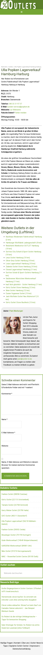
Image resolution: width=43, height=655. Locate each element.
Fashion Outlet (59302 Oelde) (13, 537)
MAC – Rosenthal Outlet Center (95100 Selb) (19, 564)
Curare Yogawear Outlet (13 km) (18, 301)
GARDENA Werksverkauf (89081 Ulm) (16, 554)
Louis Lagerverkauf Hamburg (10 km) (20, 272)
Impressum (34, 654)
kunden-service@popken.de (18, 115)
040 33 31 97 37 (15, 112)
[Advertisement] (21, 45)
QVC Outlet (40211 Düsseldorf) (14, 524)
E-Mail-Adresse (8, 441)
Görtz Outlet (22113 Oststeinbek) (15, 508)
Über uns (25, 651)
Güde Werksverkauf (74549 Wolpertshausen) (19, 548)
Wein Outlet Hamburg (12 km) (18, 298)
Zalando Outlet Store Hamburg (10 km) (21, 275)
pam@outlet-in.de (24, 367)
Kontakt (17, 651)
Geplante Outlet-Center (18, 654)
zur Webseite (15, 118)
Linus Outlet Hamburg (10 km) (18, 266)
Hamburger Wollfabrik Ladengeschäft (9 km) (24, 251)
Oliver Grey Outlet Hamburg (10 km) (20, 269)
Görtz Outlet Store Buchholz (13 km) (20, 310)
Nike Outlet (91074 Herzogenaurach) (16, 559)
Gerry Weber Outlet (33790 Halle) (15, 518)
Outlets (21, 8)
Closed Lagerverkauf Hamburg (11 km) (21, 278)
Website (4, 454)
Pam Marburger (16, 319)
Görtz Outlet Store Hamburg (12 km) (20, 295)
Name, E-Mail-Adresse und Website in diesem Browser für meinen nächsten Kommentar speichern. (19, 473)
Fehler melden (20, 121)
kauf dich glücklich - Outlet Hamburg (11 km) (24, 292)
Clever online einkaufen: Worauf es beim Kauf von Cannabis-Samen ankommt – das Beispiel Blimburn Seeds (21, 616)
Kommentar (6, 402)
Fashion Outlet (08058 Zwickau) (14, 502)
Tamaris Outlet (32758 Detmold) (14, 513)
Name (4, 427)
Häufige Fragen (6, 651)
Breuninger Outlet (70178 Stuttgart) (16, 543)
